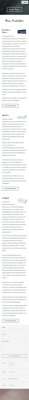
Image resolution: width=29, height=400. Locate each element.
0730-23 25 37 (12, 372)
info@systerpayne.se (13, 378)
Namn (3, 327)
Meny (25, 2)
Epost (4, 334)
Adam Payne (16, 395)
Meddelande (5, 341)
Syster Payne (14, 9)
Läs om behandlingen (10, 105)
